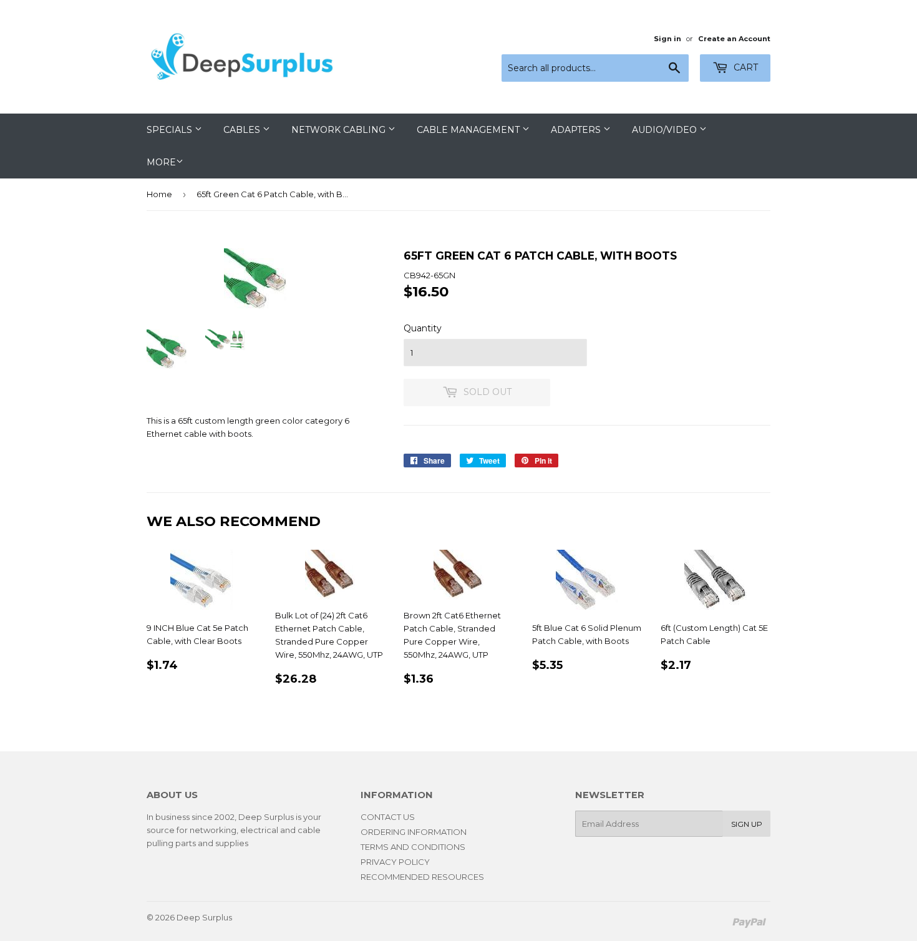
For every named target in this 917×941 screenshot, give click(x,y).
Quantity (423, 328)
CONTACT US (388, 817)
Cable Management (469, 129)
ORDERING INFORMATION (414, 832)
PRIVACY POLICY (395, 862)
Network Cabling (339, 129)
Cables (243, 129)
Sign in (667, 38)
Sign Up (746, 824)
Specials (171, 129)
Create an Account (734, 38)
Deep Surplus (204, 917)
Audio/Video (665, 129)
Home (159, 194)
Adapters (577, 129)
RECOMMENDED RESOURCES (422, 877)
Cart (744, 67)
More (161, 162)
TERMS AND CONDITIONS (413, 847)
